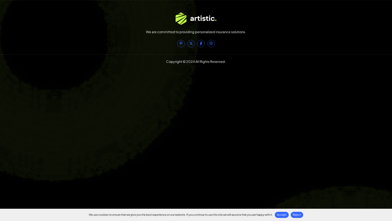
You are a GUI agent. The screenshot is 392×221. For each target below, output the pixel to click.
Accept (282, 214)
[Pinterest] (181, 43)
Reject (297, 214)
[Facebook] (201, 43)
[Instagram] (211, 43)
